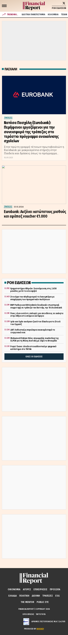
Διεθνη (36, 595)
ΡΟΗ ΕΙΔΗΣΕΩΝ (59, 8)
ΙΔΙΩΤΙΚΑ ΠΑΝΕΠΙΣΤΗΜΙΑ (33, 14)
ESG (57, 595)
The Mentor (27, 602)
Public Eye (43, 602)
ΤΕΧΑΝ (64, 14)
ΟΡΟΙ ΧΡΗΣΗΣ (28, 614)
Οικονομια (14, 589)
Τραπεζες (47, 595)
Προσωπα (55, 589)
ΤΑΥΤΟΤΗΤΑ (41, 614)
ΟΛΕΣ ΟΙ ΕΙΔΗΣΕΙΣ (34, 356)
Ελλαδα (12, 595)
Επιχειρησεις (40, 589)
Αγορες (27, 589)
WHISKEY (40, 629)
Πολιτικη (24, 595)
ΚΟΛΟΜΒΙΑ (53, 14)
